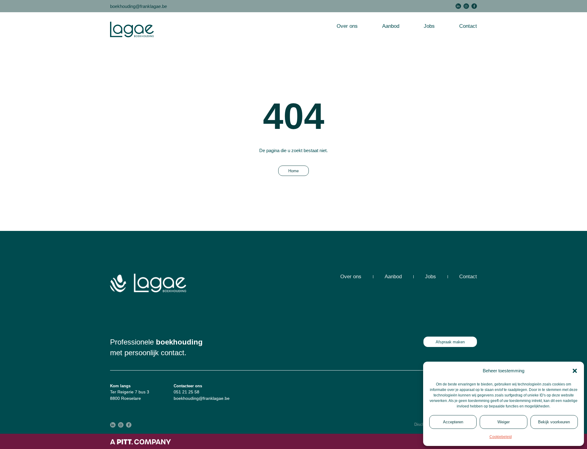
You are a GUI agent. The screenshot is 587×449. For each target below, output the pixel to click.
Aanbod (390, 26)
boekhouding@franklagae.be (138, 6)
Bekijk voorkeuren (554, 422)
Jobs (429, 26)
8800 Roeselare (125, 398)
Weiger (503, 422)
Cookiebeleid (500, 437)
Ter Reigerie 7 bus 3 (129, 391)
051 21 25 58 (186, 391)
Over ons (347, 26)
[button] (575, 371)
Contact (468, 26)
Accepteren (453, 422)
